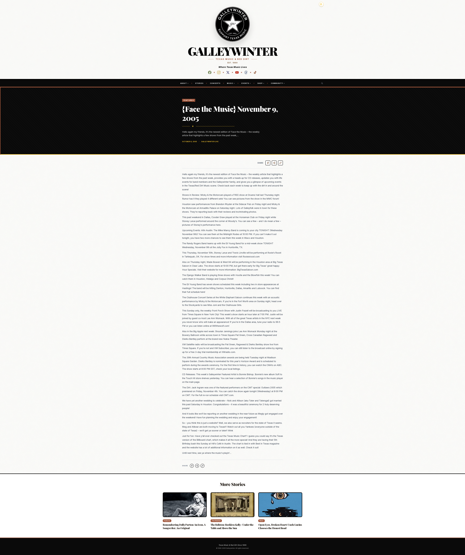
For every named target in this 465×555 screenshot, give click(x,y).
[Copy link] (280, 162)
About (183, 83)
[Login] (321, 4)
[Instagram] (219, 72)
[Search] (322, 83)
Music (230, 83)
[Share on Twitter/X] (274, 162)
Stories (199, 83)
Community (277, 83)
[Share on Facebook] (267, 162)
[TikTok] (255, 72)
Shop (260, 83)
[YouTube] (237, 72)
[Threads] (246, 72)
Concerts (215, 83)
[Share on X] (197, 466)
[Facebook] (209, 72)
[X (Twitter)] (228, 72)
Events (245, 83)
